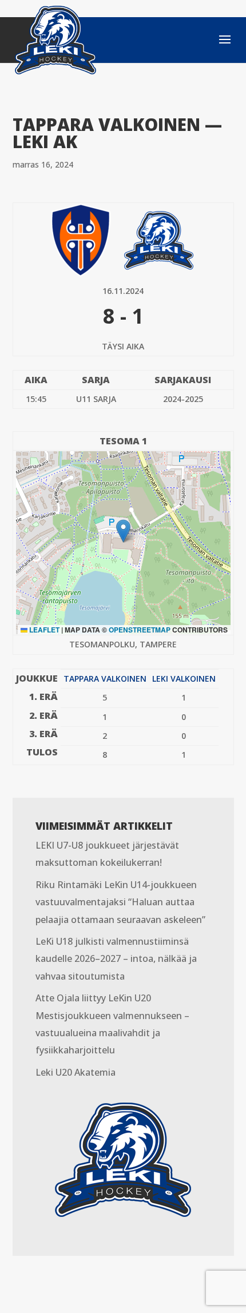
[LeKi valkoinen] (158, 239)
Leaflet (43, 629)
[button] (123, 531)
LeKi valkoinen (184, 678)
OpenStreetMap (139, 629)
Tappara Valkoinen (105, 678)
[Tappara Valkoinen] (80, 239)
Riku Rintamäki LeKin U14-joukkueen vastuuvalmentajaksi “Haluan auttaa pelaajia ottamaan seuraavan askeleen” (120, 902)
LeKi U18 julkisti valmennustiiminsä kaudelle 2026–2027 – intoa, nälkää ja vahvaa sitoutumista (116, 958)
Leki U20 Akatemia (75, 1072)
